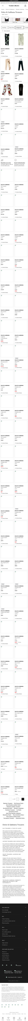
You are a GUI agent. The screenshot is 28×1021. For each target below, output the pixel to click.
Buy (3, 916)
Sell (3, 927)
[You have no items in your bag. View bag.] (25, 6)
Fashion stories (6, 960)
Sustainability (5, 954)
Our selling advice (6, 932)
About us (4, 951)
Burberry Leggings (19, 808)
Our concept (5, 910)
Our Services (5, 907)
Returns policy (5, 923)
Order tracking (5, 919)
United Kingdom (8, 1013)
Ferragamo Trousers (9, 818)
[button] (25, 6)
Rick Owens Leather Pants (13, 816)
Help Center (5, 943)
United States (14, 1013)
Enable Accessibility (14, 0)
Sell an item (5, 934)
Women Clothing (20, 9)
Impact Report (5, 956)
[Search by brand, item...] (2, 5)
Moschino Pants (7, 815)
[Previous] (10, 799)
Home (2, 9)
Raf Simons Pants (18, 803)
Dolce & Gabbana (10, 9)
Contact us (4, 945)
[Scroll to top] (23, 799)
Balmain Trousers (7, 803)
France (3, 1013)
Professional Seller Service (8, 936)
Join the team (5, 958)
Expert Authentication (19, 163)
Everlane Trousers (10, 810)
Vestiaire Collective (8, 949)
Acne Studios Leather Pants (13, 805)
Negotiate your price (6, 163)
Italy (25, 1013)
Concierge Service (6, 912)
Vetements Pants (20, 818)
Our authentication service (8, 921)
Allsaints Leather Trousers (13, 806)
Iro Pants (18, 810)
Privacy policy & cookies (13, 980)
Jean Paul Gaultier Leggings (13, 813)
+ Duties (19, 642)
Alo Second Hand (7, 808)
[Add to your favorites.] (12, 49)
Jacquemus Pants (13, 811)
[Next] (17, 799)
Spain (22, 1013)
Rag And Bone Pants (18, 815)
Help (3, 940)
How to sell (4, 930)
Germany (19, 1013)
